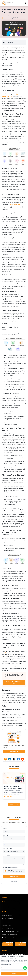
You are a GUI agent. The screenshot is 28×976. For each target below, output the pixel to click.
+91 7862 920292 (8, 918)
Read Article (9, 796)
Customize (14, 970)
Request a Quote (14, 876)
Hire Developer (14, 751)
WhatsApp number (7, 841)
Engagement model (8, 848)
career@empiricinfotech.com (11, 931)
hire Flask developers (8, 653)
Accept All (14, 973)
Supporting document (10, 867)
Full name (5, 828)
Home (3, 15)
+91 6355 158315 (8, 928)
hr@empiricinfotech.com (10, 937)
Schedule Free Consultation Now (14, 682)
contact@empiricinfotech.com (12, 922)
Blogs (7, 15)
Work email (6, 835)
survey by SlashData (15, 204)
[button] (5, 844)
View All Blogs (14, 804)
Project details (6, 855)
